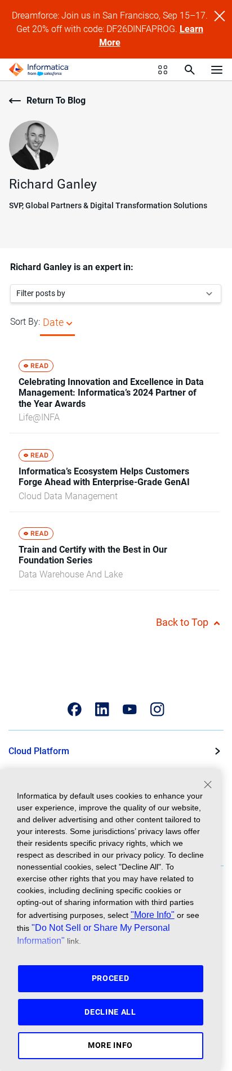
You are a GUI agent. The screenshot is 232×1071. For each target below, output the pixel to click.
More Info (110, 1045)
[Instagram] (157, 709)
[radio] (69, 322)
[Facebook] (75, 709)
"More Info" (153, 914)
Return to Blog (56, 100)
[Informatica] (38, 70)
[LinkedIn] (102, 709)
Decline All (110, 1011)
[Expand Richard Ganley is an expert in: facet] (209, 293)
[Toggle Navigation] (217, 69)
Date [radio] (53, 322)
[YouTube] (130, 709)
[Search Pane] (190, 70)
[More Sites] (162, 70)
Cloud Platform (38, 751)
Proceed (111, 978)
